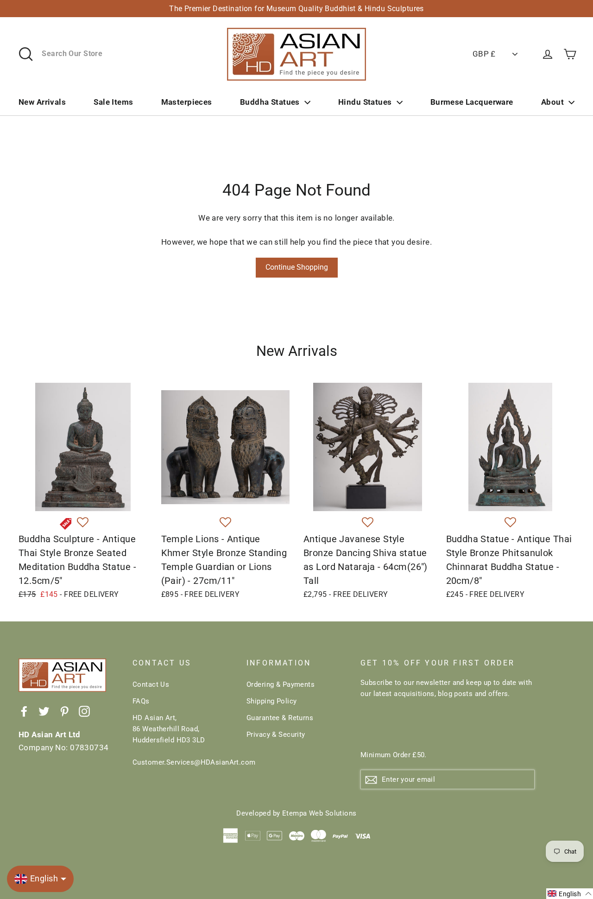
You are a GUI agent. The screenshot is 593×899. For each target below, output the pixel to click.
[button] (82, 522)
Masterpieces (186, 102)
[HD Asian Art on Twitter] (44, 710)
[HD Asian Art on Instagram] (84, 710)
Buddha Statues (270, 102)
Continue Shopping (296, 267)
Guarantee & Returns (279, 718)
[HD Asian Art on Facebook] (24, 710)
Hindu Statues (365, 102)
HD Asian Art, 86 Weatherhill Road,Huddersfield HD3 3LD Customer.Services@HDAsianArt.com (182, 740)
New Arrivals (42, 102)
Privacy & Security (275, 734)
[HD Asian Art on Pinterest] (64, 710)
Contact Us (150, 684)
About (552, 102)
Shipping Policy (271, 701)
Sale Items (113, 102)
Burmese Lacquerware (471, 102)
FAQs (141, 701)
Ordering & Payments (280, 684)
